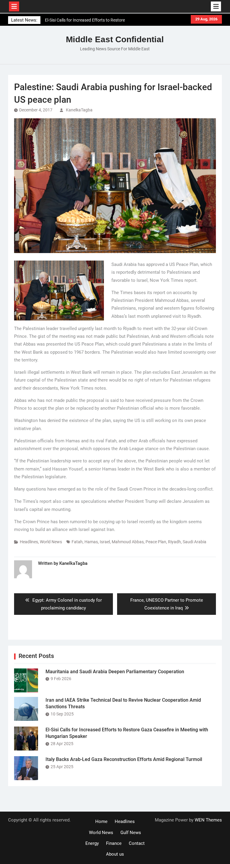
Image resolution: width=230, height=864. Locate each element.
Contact (137, 843)
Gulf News (130, 832)
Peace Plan (156, 541)
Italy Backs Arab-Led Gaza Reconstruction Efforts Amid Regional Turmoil (124, 759)
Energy (92, 843)
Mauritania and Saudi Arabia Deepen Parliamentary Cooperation (115, 671)
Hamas (91, 541)
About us (115, 854)
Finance (114, 843)
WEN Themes (208, 820)
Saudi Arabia (194, 541)
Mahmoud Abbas (128, 541)
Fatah (77, 541)
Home (101, 821)
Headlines (29, 541)
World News (51, 541)
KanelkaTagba (79, 110)
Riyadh (174, 541)
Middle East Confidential (115, 39)
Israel (105, 541)
